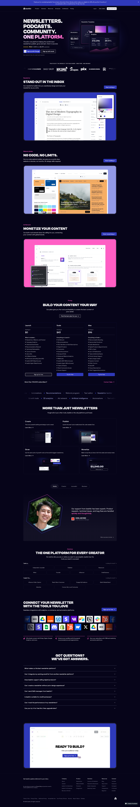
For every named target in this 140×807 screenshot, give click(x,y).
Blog (103, 781)
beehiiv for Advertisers (67, 786)
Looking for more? (111, 563)
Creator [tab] (63, 486)
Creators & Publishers (92, 781)
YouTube (114, 781)
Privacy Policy (39, 786)
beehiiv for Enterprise (67, 788)
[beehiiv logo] (115, 798)
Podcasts (78, 786)
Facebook (114, 783)
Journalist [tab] (74, 486)
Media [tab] (55, 486)
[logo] (27, 9)
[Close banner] (138, 2)
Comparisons (105, 788)
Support (104, 786)
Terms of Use (26, 798)
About (63, 781)
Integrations (79, 788)
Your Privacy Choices (62, 798)
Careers (64, 783)
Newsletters (79, 781)
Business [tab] (84, 486)
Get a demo (102, 8)
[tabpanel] (70, 516)
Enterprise (57, 8)
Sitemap (83, 798)
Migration (104, 790)
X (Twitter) (114, 788)
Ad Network (65, 8)
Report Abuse (76, 798)
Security (70, 798)
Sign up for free (112, 8)
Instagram (114, 786)
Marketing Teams (91, 788)
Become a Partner (66, 790)
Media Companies (91, 786)
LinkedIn (114, 790)
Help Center (104, 783)
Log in (94, 8)
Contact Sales (108, 382)
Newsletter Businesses (92, 783)
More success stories (107, 537)
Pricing (72, 8)
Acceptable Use (52, 798)
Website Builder (80, 783)
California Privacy (42, 798)
